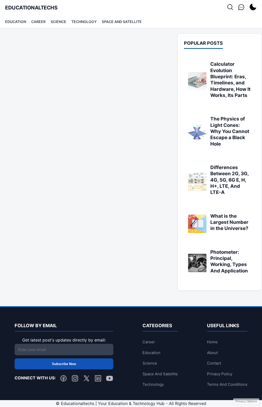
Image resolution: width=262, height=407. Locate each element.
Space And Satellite (122, 21)
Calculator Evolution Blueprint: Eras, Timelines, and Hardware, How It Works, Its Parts (230, 79)
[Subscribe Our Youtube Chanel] (109, 379)
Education (15, 21)
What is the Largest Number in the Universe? (229, 222)
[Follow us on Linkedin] (98, 379)
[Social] (241, 8)
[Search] (230, 8)
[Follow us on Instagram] (75, 379)
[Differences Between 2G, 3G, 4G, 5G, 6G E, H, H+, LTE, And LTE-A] (197, 189)
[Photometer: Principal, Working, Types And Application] (197, 270)
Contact (214, 363)
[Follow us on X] (86, 379)
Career (38, 21)
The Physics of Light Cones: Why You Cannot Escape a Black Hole (229, 131)
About (212, 352)
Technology (84, 21)
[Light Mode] (253, 7)
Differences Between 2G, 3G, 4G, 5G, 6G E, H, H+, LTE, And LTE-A (229, 179)
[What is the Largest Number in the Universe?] (197, 231)
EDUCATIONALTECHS (31, 8)
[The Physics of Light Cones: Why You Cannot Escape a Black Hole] (197, 140)
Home (212, 341)
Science (58, 21)
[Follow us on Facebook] (63, 379)
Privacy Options (246, 401)
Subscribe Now (64, 364)
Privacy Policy (219, 373)
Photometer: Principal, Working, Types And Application (229, 261)
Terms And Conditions (227, 384)
